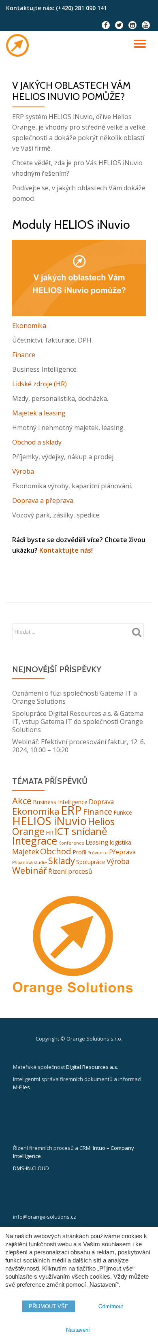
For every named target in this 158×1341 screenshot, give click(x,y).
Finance (23, 354)
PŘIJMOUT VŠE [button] (48, 1306)
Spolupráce (90, 862)
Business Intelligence (60, 802)
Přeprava (122, 851)
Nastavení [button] (78, 1330)
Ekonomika (29, 325)
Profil (79, 852)
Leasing (97, 842)
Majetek (25, 851)
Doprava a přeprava (42, 500)
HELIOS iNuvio (49, 820)
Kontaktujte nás (65, 550)
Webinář (29, 870)
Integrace (34, 841)
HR (49, 833)
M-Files (21, 1087)
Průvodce (98, 853)
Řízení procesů (70, 871)
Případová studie (29, 862)
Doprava (101, 801)
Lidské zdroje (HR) (39, 383)
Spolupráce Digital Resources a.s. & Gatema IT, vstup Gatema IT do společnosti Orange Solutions (77, 721)
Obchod (55, 851)
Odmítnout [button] (110, 1306)
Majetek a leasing (39, 413)
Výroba (23, 471)
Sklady (61, 860)
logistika (120, 842)
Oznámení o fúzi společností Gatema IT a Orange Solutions (74, 697)
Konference (71, 843)
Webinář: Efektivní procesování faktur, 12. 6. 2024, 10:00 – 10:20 (78, 745)
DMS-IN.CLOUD (31, 1168)
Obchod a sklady (37, 442)
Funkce (122, 812)
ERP (71, 810)
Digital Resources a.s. (92, 1067)
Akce (22, 801)
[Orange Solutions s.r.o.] (19, 45)
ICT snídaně (81, 831)
